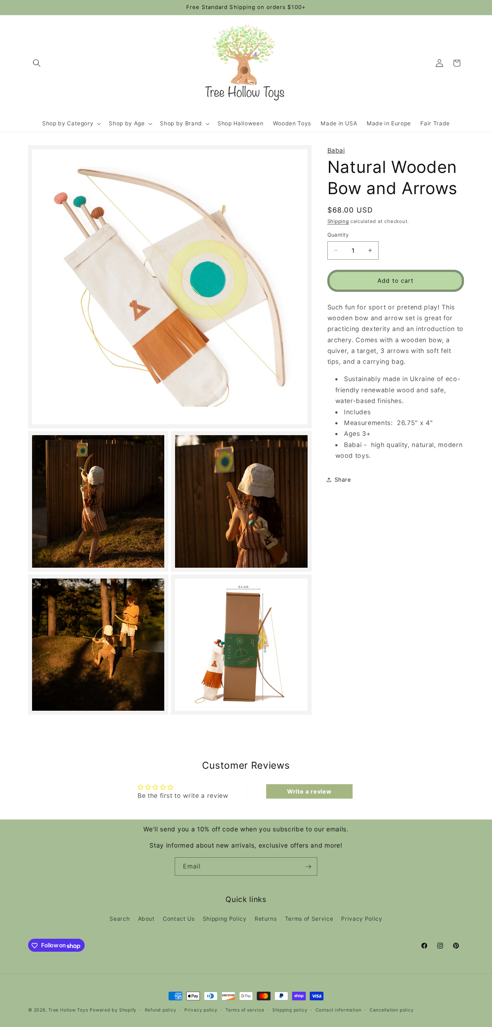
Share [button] (343, 479)
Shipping (338, 221)
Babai (336, 150)
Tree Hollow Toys (68, 1010)
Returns (266, 918)
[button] (36, 63)
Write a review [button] (309, 791)
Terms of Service (309, 918)
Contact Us (179, 918)
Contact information (339, 1010)
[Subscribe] (308, 866)
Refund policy (160, 1010)
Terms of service (244, 1010)
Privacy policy (201, 1010)
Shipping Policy (225, 918)
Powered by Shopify (113, 1010)
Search (119, 918)
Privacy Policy (361, 918)
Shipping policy (290, 1010)
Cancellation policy (392, 1010)
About (146, 918)
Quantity (338, 235)
